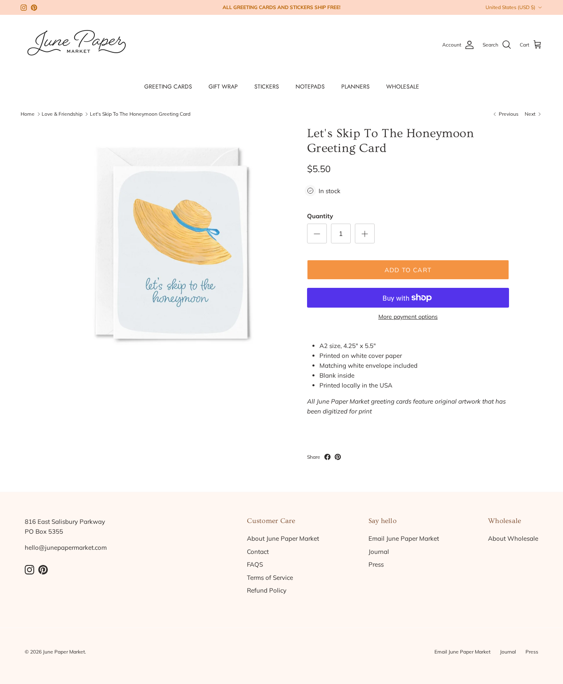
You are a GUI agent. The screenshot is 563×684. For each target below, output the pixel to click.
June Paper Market (64, 652)
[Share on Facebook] (327, 457)
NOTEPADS (310, 86)
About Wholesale (513, 538)
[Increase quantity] (365, 233)
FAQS (255, 564)
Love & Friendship (62, 114)
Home (28, 114)
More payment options (408, 316)
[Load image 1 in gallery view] (171, 243)
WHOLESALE (402, 86)
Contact (258, 552)
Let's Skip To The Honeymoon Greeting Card (140, 114)
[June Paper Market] (76, 44)
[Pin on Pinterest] (338, 457)
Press (376, 564)
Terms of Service (270, 577)
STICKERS (266, 86)
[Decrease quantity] (317, 233)
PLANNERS (355, 86)
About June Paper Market (283, 538)
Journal (378, 552)
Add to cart (408, 270)
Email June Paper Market (403, 538)
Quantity (320, 216)
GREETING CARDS (168, 86)
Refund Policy (266, 590)
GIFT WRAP (223, 86)
